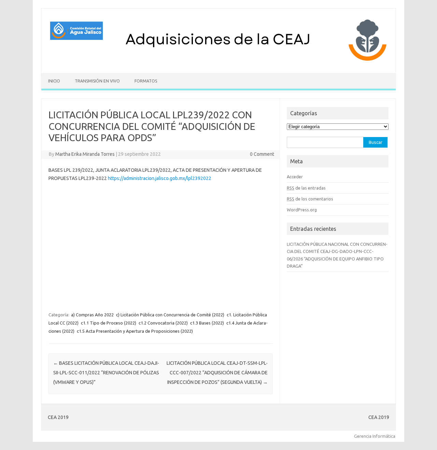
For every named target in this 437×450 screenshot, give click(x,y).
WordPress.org (302, 209)
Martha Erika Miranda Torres (85, 154)
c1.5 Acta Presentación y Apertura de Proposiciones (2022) (135, 331)
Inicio (54, 81)
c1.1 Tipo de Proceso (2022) (108, 322)
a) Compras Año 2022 (92, 314)
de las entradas (306, 187)
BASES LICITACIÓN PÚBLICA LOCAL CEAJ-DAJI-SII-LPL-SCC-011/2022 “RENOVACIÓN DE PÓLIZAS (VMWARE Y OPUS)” (106, 372)
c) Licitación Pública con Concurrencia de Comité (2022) (170, 314)
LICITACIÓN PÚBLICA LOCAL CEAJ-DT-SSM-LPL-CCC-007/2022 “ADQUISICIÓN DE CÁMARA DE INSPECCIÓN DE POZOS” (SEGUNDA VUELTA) (217, 372)
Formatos (146, 81)
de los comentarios (310, 198)
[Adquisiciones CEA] (218, 61)
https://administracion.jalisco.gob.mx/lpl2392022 (159, 178)
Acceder (295, 176)
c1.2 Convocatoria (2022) (163, 322)
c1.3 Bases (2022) (207, 322)
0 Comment (262, 154)
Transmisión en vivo (97, 81)
